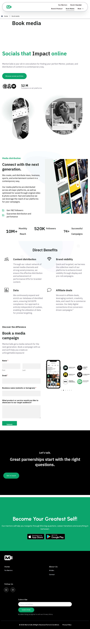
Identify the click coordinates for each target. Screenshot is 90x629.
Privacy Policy (66, 625)
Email (5, 376)
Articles (51, 570)
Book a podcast (57, 9)
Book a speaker (76, 5)
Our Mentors (62, 5)
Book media (70, 9)
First (3, 370)
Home (6, 16)
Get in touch (11, 476)
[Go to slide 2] (63, 390)
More (79, 9)
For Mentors (8, 570)
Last (24, 370)
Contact (52, 574)
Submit (10, 424)
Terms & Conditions (52, 625)
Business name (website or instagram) (19, 388)
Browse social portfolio (14, 76)
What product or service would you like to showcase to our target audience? (20, 401)
